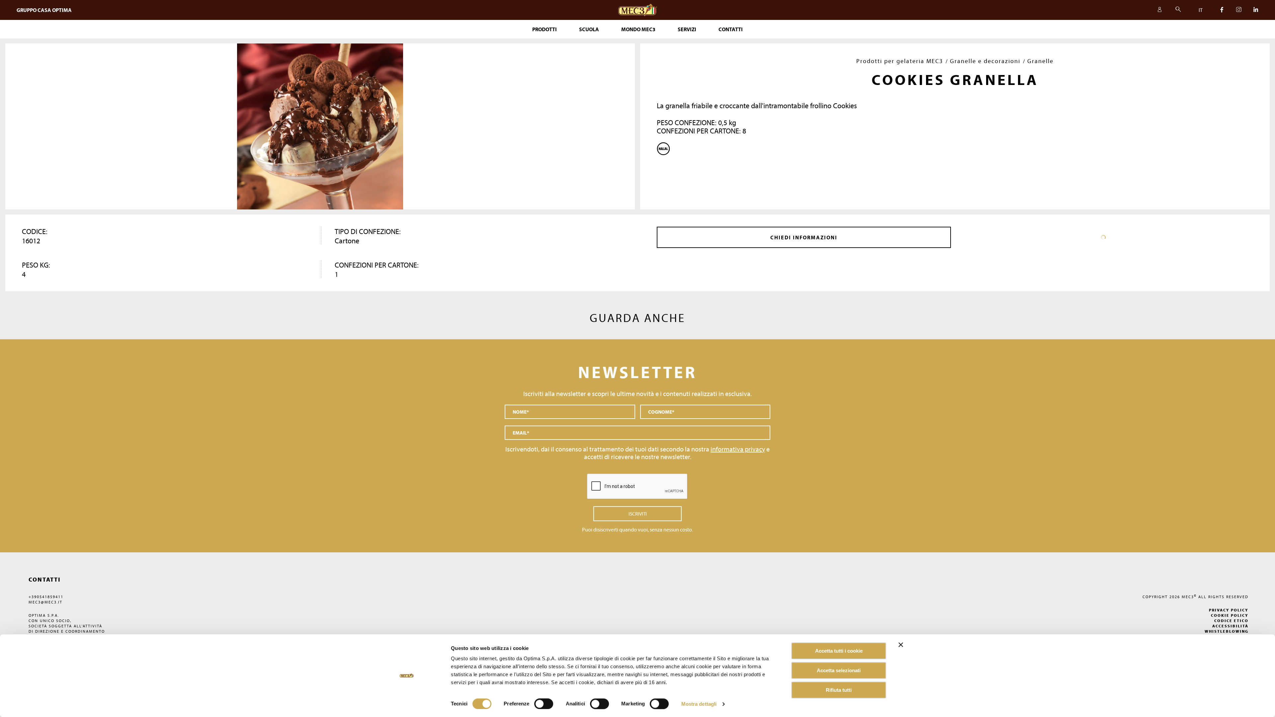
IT (1201, 10)
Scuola (589, 29)
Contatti (731, 29)
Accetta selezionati (839, 670)
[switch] (599, 703)
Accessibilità (1230, 625)
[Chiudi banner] (900, 644)
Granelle (1040, 61)
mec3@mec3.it (45, 601)
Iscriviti (638, 514)
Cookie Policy (1229, 615)
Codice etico (1231, 620)
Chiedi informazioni (803, 237)
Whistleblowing (1226, 631)
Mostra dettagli (699, 704)
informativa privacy (738, 449)
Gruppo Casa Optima (44, 10)
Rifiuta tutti (839, 690)
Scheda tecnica (1103, 237)
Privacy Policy (1228, 609)
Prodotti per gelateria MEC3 (899, 61)
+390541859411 (46, 596)
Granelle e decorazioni (985, 61)
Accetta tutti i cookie (839, 651)
